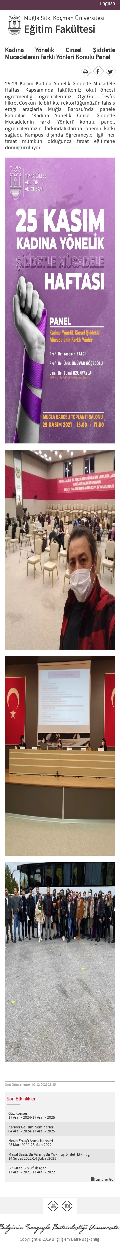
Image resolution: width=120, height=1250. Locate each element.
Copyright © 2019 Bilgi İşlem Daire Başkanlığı (60, 1239)
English (107, 3)
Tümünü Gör (104, 1179)
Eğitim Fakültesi (59, 30)
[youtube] (53, 1206)
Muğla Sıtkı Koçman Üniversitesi (64, 18)
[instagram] (67, 1206)
